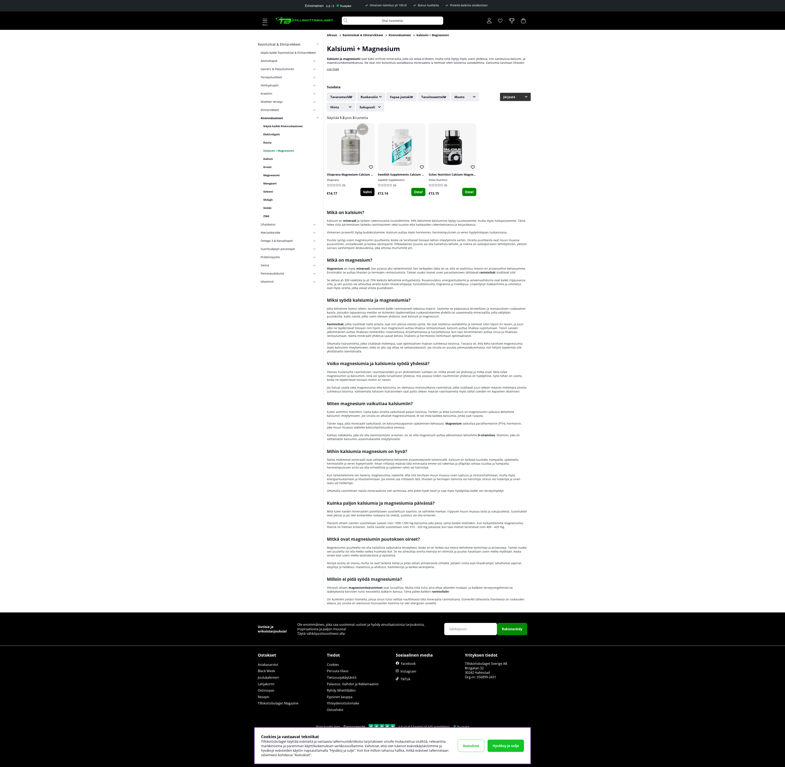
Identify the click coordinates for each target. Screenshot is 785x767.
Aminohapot (269, 61)
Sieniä (265, 265)
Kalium (268, 159)
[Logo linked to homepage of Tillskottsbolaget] (304, 20)
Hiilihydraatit (269, 85)
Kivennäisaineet (400, 35)
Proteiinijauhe (270, 257)
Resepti (263, 697)
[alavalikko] (316, 61)
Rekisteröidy (512, 629)
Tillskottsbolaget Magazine (278, 703)
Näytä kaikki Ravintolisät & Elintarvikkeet (288, 53)
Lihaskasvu (268, 224)
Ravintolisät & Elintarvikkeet (363, 35)
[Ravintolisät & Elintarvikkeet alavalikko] (316, 44)
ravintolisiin (440, 591)
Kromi (267, 167)
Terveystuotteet (271, 77)
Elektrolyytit (271, 134)
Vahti (367, 192)
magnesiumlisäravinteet (366, 588)
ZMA (266, 216)
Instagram (408, 671)
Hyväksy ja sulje (506, 745)
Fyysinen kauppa (339, 697)
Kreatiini (266, 93)
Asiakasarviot (268, 664)
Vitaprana (333, 180)
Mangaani (270, 183)
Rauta (267, 142)
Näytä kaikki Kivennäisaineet (283, 126)
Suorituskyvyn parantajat (278, 249)
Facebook (408, 663)
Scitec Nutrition (438, 180)
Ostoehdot (335, 710)
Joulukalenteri (268, 677)
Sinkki (267, 208)
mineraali (349, 221)
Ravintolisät (335, 324)
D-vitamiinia (486, 435)
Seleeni (268, 191)
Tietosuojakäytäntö (342, 677)
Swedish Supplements (391, 180)
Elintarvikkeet (270, 110)
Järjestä (509, 97)
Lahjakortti (266, 684)
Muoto (459, 97)
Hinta (334, 107)
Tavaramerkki (341, 97)
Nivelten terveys (272, 102)
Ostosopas (266, 690)
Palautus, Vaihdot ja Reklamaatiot (353, 684)
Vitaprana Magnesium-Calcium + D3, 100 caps (359, 174)
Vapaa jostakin (401, 97)
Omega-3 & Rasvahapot (277, 241)
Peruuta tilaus (338, 671)
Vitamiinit (267, 282)
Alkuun (332, 35)
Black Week (266, 671)
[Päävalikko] (265, 21)
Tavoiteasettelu (433, 97)
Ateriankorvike (270, 232)
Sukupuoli (367, 107)
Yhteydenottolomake (343, 703)
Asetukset (471, 745)
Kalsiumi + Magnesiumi (432, 35)
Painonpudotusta (272, 273)
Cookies (333, 664)
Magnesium (335, 268)
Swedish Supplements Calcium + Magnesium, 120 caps (416, 174)
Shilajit (268, 200)
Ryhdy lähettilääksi (341, 690)
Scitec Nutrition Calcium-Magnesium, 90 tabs (460, 174)
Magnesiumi (271, 175)
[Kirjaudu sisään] (489, 20)
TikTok (405, 679)
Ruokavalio (369, 97)
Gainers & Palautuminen (277, 69)
